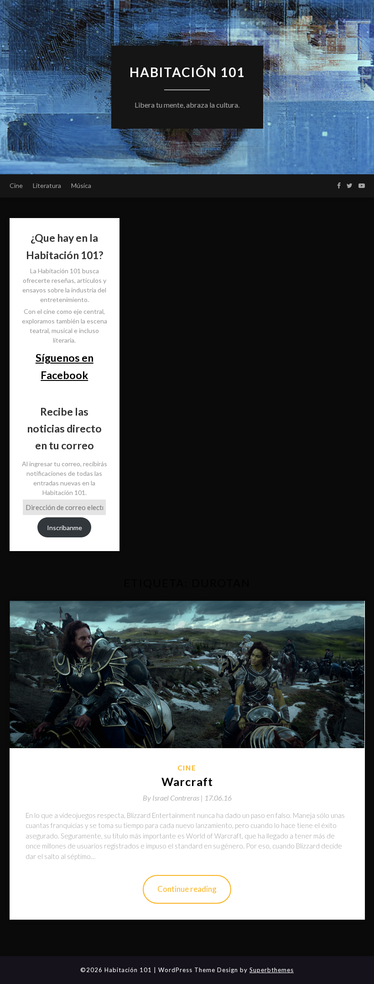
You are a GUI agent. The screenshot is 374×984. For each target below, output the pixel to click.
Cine (16, 185)
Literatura (47, 185)
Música (81, 185)
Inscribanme (64, 527)
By (173, 797)
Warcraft (187, 781)
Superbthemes (271, 970)
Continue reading (187, 889)
